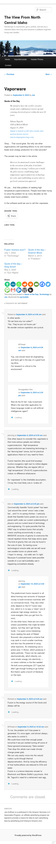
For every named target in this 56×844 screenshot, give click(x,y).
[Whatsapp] (19, 284)
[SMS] (7, 290)
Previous (9, 74)
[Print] (30, 284)
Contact (8, 65)
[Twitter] (48, 284)
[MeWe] (13, 284)
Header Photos (37, 59)
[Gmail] (13, 290)
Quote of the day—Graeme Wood (37, 251)
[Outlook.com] (19, 290)
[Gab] (7, 284)
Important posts (20, 59)
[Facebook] (42, 284)
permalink (24, 297)
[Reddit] (24, 284)
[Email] (36, 284)
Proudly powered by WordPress (28, 835)
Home (7, 59)
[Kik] (30, 290)
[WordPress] (24, 290)
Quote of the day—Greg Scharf (13, 265)
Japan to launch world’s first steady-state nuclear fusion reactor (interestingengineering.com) (27, 134)
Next (49, 74)
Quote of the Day (31, 294)
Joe (33, 95)
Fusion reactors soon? (15, 249)
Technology (44, 294)
